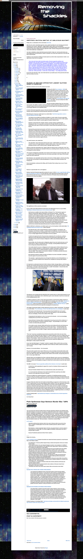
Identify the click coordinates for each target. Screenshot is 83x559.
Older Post (68, 540)
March (16, 81)
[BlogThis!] (45, 509)
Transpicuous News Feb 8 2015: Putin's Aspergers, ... (19, 183)
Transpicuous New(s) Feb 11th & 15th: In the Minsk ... (19, 159)
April (16, 80)
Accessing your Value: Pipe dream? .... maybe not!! (19, 186)
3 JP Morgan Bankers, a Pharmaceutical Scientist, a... (19, 196)
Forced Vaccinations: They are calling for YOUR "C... (19, 119)
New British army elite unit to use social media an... (19, 220)
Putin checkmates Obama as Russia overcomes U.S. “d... (19, 173)
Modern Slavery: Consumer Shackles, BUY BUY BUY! (19, 122)
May (16, 78)
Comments (16, 51)
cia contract (37, 511)
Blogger (46, 547)
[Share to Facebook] (47, 509)
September (17, 72)
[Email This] (44, 509)
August (16, 74)
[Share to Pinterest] (48, 509)
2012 (15, 227)
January (16, 222)
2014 (15, 224)
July (16, 75)
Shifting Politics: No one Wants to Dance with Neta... (19, 162)
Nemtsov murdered (49, 511)
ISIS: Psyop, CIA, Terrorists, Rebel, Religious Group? (18, 129)
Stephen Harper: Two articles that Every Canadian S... (19, 176)
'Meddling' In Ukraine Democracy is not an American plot (39, 209)
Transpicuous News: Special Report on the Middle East (19, 95)
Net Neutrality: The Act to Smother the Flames (19, 92)
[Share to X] (46, 509)
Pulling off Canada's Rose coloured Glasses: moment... (19, 213)
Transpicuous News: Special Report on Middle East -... (19, 99)
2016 (15, 65)
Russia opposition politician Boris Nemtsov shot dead (48, 363)
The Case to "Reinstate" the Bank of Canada (19, 200)
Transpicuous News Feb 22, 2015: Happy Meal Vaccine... (19, 132)
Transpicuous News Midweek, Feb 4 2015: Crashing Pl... (19, 203)
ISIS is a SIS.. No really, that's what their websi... (19, 135)
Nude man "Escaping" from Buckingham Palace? (19, 89)
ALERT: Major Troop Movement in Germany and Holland (19, 152)
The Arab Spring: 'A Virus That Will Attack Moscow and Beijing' (49, 308)
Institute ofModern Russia (59, 303)
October (16, 71)
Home (48, 540)
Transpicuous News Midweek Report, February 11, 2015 (18, 180)
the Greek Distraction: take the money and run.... (19, 139)
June (16, 77)
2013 (15, 226)
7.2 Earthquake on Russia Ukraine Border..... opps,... (18, 170)
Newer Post (29, 540)
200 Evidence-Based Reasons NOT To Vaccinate (19, 112)
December (17, 68)
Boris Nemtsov (32, 511)
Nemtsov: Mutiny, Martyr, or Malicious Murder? (19, 85)
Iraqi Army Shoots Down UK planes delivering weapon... (19, 115)
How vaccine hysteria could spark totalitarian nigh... (19, 190)
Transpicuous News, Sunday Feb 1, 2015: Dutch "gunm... (19, 206)
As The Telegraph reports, (32, 439)
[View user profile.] (32, 405)
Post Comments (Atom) (36, 542)
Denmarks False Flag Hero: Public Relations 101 (19, 145)
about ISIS (49, 42)
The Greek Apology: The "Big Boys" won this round (19, 125)
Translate (21, 36)
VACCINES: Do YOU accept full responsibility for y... (19, 210)
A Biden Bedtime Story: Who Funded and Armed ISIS (19, 155)
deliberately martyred (42, 511)
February (17, 83)
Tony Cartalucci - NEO (60, 89)
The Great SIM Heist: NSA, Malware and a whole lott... (19, 149)
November (17, 69)
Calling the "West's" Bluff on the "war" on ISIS (19, 142)
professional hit (55, 511)
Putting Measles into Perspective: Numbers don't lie (18, 193)
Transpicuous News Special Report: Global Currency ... (19, 216)
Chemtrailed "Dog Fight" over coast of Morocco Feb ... (19, 102)
